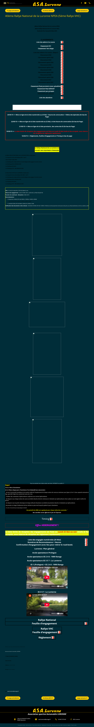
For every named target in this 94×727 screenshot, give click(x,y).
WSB (61, 725)
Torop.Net (49, 725)
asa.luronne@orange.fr (13, 691)
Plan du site (73, 725)
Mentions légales (67, 725)
